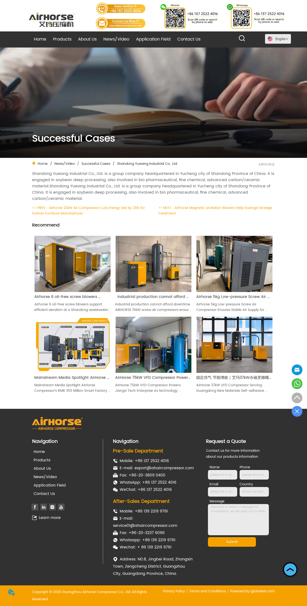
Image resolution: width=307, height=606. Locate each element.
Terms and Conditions (207, 591)
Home (43, 163)
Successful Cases (96, 163)
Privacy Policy (174, 591)
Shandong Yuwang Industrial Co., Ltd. (147, 163)
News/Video (64, 163)
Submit (232, 542)
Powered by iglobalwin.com (252, 591)
